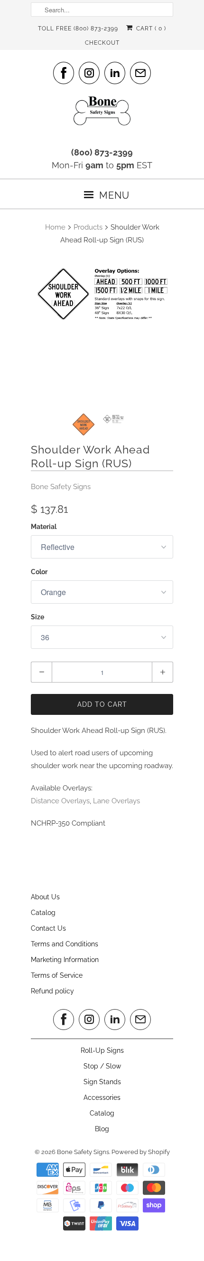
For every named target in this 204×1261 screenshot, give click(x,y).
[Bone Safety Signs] (102, 114)
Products (88, 227)
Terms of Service (57, 975)
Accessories (102, 1097)
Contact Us (48, 928)
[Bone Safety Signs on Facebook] (63, 73)
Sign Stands (102, 1082)
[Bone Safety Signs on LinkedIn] (114, 73)
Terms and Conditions (64, 944)
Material (43, 526)
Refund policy (52, 991)
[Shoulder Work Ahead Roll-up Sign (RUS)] (102, 294)
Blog (102, 1129)
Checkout (102, 42)
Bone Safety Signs (61, 486)
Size (37, 617)
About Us (45, 897)
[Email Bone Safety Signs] (140, 73)
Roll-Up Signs (102, 1050)
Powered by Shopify (140, 1151)
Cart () (150, 28)
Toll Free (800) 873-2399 (78, 28)
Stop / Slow (102, 1066)
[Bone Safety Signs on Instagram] (89, 73)
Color (39, 572)
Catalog (43, 912)
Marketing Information (65, 959)
